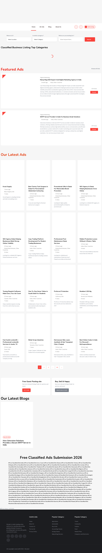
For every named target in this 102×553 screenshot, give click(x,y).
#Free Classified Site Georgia (63, 499)
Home (33, 27)
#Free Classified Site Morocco (60, 495)
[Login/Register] (81, 27)
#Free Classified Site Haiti (81, 493)
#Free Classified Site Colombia (29, 471)
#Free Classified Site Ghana (53, 463)
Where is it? (10, 35)
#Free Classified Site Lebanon (23, 469)
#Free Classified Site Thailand (33, 467)
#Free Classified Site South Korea (74, 473)
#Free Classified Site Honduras (82, 499)
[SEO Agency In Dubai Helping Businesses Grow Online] (89, 172)
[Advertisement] (48, 11)
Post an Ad (32, 529)
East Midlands (89, 296)
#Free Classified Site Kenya (61, 491)
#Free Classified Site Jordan (76, 465)
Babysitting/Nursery (57, 534)
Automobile (38, 57)
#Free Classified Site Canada (25, 491)
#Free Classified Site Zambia (16, 487)
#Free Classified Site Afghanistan (24, 483)
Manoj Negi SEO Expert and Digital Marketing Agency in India (60, 80)
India (31, 248)
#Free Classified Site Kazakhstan (57, 465)
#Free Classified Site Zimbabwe (23, 481)
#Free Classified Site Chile (29, 497)
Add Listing (90, 27)
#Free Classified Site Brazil (46, 471)
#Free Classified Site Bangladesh (36, 477)
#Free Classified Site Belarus (54, 489)
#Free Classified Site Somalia (72, 489)
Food (76, 529)
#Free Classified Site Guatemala (52, 479)
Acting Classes (56, 531)
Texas (5, 349)
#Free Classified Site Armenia (35, 503)
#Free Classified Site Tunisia (17, 501)
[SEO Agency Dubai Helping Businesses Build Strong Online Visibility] (12, 224)
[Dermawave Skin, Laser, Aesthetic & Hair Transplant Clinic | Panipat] (64, 325)
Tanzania (32, 345)
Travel (76, 521)
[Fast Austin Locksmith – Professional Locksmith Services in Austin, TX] (12, 325)
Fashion (77, 526)
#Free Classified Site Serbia (41, 469)
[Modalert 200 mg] (89, 276)
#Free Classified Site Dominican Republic (50, 497)
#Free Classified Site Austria (49, 501)
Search (89, 39)
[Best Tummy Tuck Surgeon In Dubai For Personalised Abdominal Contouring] (38, 172)
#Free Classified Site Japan (31, 485)
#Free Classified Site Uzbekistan (44, 499)
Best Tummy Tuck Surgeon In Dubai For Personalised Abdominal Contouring (38, 189)
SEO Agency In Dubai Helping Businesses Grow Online (88, 189)
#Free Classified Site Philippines (73, 487)
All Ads (42, 27)
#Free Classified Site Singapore (72, 497)
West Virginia (7, 191)
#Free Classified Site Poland (67, 501)
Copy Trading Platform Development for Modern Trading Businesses (37, 241)
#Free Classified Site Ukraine (55, 477)
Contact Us (32, 526)
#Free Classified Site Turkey (70, 463)
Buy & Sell (63, 57)
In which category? (38, 35)
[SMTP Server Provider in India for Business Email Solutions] (18, 128)
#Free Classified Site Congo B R (64, 471)
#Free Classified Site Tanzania (17, 477)
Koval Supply (7, 187)
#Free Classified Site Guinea (50, 475)
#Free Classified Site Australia (83, 471)
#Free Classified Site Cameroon (74, 477)
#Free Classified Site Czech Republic (19, 495)
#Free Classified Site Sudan (60, 483)
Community (89, 57)
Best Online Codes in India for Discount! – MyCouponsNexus (88, 342)
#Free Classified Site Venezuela (68, 467)
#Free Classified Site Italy (77, 491)
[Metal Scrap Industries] (38, 325)
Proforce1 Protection (61, 291)
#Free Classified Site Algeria (39, 465)
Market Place (78, 531)
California (58, 296)
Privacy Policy (33, 531)
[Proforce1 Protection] (64, 276)
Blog (49, 27)
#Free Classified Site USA (46, 493)
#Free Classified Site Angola (81, 485)
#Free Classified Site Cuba (58, 481)
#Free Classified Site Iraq (74, 481)
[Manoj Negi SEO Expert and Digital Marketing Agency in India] (18, 91)
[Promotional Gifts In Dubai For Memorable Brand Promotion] (64, 172)
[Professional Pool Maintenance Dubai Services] (64, 224)
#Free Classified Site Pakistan (78, 495)
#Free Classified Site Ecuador (71, 479)
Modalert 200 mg (85, 291)
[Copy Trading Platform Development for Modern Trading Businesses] (38, 224)
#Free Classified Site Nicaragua (54, 487)
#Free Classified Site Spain (50, 467)
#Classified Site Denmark (66, 475)
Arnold (83, 296)
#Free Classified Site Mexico (33, 479)
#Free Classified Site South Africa (31, 475)
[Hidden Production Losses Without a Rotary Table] (89, 224)
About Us (58, 27)
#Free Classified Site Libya (58, 469)
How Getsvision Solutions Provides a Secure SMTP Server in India (17, 442)
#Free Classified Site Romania (17, 473)
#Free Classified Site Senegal (83, 475)
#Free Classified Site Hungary (35, 473)
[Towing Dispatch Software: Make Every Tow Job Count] (12, 276)
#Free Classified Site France (30, 493)
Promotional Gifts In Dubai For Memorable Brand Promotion (63, 189)
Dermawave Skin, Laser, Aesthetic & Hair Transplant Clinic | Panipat (63, 342)
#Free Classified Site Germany (43, 491)
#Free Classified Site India (16, 463)
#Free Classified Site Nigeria (75, 469)
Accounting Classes (57, 529)
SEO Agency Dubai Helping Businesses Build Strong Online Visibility (12, 241)
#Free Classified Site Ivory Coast (34, 463)
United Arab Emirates (35, 196)
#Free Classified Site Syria (22, 465)
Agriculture (13, 57)
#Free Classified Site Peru (64, 485)
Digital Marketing (45, 77)
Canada (6, 298)
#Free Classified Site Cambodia (64, 493)
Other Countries (37, 248)
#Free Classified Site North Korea (40, 495)
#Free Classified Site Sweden (25, 499)
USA (13, 191)
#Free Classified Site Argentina (54, 473)
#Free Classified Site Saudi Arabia (35, 489)
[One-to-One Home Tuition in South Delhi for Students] (38, 276)
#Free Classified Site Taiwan (43, 483)
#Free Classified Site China (41, 481)
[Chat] (76, 27)
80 (57, 367)
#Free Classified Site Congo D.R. (78, 483)
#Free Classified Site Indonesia (35, 487)
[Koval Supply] (12, 172)
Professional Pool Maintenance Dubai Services (60, 241)
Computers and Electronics (82, 534)
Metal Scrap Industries (36, 340)
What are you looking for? (66, 35)
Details (94, 92)
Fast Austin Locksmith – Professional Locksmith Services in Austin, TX (11, 342)
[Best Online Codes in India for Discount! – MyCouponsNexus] (89, 325)
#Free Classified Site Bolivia (48, 485)
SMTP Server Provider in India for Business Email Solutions (60, 117)
